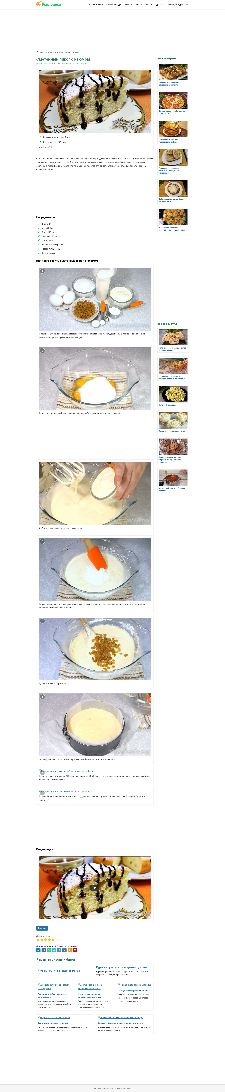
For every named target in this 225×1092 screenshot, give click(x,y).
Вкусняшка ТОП (106, 1089)
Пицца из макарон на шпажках (134, 990)
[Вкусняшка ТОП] (48, 5)
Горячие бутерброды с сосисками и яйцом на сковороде (169, 170)
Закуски (127, 5)
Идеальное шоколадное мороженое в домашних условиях (170, 459)
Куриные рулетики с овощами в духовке (121, 967)
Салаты (138, 5)
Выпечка (149, 5)
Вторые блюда (113, 5)
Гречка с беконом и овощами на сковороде (120, 1023)
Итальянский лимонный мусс (172, 431)
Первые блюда (96, 5)
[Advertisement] (112, 29)
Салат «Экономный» (168, 405)
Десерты (160, 5)
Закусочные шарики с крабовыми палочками (89, 995)
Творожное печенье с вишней (53, 1023)
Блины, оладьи (175, 5)
